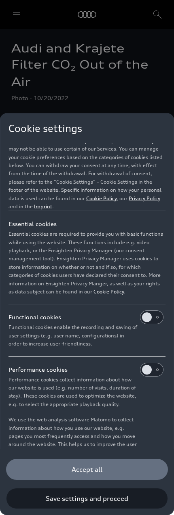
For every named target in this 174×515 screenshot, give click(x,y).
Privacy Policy (144, 198)
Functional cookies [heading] (34, 317)
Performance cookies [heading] (38, 369)
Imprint (43, 206)
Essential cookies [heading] (32, 223)
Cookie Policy (101, 198)
